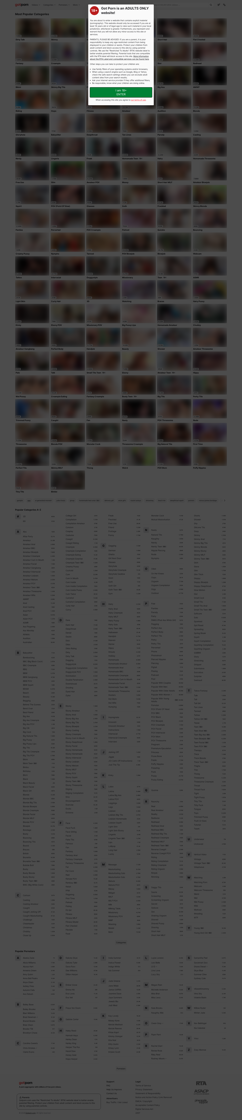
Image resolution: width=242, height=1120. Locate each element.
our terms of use (138, 100)
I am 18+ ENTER (121, 92)
